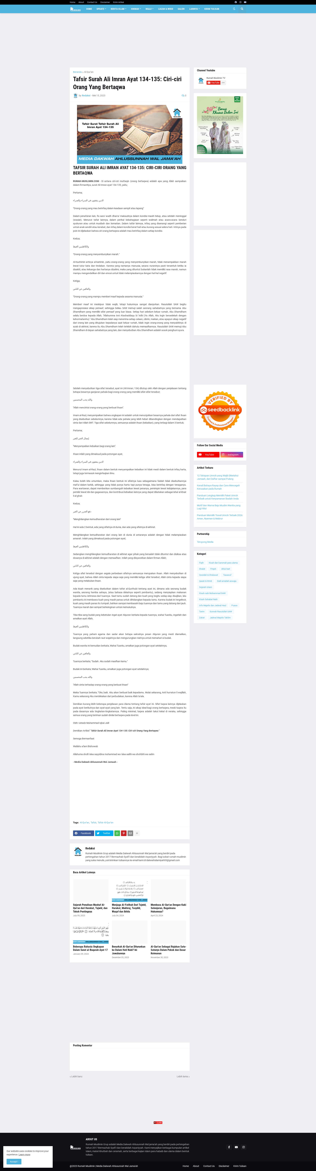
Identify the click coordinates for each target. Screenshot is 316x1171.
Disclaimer (105, 2)
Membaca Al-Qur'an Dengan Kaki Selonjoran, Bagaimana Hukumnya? (168, 908)
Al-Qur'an (88, 72)
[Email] (130, 833)
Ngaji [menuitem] (149, 9)
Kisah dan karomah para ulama (223, 563)
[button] (234, 9)
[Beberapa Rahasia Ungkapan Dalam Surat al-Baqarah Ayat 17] (91, 932)
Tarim (201, 611)
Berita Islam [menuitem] (117, 9)
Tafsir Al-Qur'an (105, 822)
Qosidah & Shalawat (208, 575)
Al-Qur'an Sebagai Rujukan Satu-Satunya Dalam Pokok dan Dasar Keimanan (168, 950)
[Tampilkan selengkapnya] (137, 833)
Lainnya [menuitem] (193, 9)
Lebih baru (76, 1076)
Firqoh (213, 569)
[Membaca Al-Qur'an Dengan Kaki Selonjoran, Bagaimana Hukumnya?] (168, 890)
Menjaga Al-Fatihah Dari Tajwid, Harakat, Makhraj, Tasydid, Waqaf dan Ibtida (129, 908)
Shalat (202, 569)
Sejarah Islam (205, 587)
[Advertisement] (158, 40)
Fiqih (201, 563)
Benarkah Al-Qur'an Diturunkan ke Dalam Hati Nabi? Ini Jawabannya (128, 950)
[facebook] (236, 2)
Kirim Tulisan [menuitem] (211, 9)
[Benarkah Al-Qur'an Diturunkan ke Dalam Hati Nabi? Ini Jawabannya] (129, 932)
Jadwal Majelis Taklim (220, 617)
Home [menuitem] (89, 9)
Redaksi (90, 848)
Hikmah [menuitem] (135, 9)
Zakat (202, 617)
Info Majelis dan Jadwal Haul (212, 605)
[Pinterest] (124, 833)
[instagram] (240, 2)
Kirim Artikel (118, 2)
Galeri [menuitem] (181, 9)
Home (72, 2)
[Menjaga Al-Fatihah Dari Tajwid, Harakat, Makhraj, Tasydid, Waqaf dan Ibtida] (129, 890)
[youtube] (245, 2)
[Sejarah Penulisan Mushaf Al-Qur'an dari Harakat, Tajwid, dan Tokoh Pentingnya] (91, 890)
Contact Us (92, 2)
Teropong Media (205, 542)
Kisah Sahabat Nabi (208, 599)
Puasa (234, 605)
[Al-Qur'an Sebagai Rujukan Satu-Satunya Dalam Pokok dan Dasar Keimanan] (168, 932)
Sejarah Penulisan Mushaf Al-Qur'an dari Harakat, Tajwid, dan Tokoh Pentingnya (90, 908)
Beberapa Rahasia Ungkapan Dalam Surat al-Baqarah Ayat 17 (90, 948)
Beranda (77, 72)
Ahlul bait (225, 569)
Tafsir (93, 822)
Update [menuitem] (100, 9)
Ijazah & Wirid (205, 581)
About (81, 2)
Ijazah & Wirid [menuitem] (165, 9)
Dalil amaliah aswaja (226, 581)
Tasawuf (227, 575)
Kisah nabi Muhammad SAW (212, 593)
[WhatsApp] (117, 833)
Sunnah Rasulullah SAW (221, 611)
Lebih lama (182, 1076)
